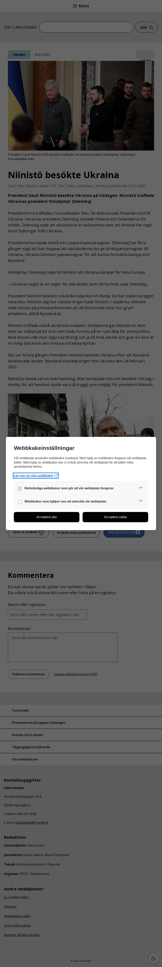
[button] (140, 488)
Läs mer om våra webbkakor (33, 475)
